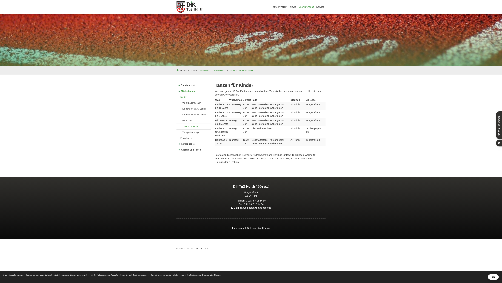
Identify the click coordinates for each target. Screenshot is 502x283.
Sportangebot (306, 6)
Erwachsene (186, 138)
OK (493, 277)
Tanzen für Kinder (245, 70)
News (293, 6)
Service (320, 6)
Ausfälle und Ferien (191, 150)
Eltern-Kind (187, 120)
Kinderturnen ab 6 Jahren (194, 115)
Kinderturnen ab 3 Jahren (194, 109)
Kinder (232, 70)
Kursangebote (188, 144)
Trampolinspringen (191, 132)
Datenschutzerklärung (258, 228)
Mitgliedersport (220, 70)
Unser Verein (280, 6)
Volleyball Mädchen (191, 103)
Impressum (238, 228)
